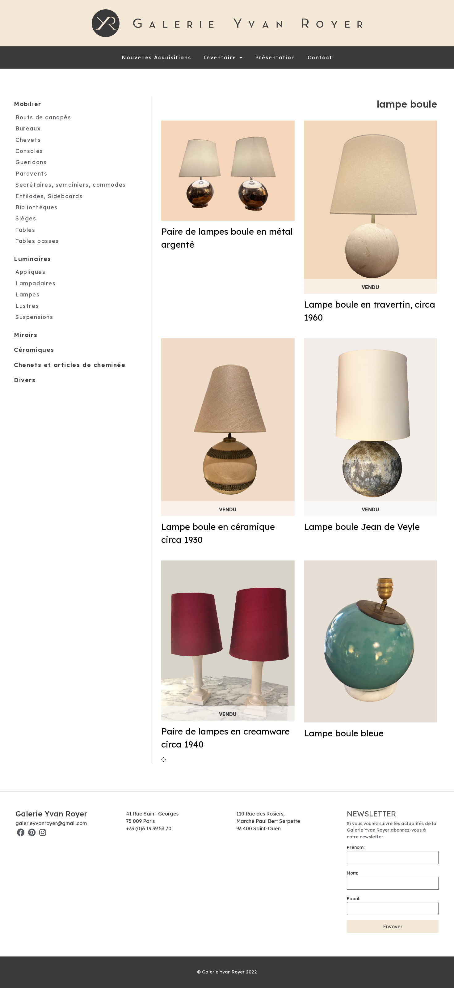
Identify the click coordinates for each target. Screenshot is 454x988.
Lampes (27, 294)
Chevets (28, 139)
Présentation (275, 57)
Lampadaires (35, 283)
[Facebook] (20, 832)
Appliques (30, 271)
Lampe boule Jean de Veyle (362, 526)
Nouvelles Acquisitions (156, 57)
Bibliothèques (36, 207)
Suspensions (34, 316)
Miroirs (25, 335)
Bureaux (28, 128)
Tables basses (37, 240)
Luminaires (32, 258)
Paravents (31, 173)
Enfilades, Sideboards (49, 196)
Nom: (352, 873)
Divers (25, 380)
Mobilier (27, 104)
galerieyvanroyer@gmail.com (51, 823)
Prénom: (355, 847)
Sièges (25, 218)
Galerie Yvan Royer (51, 813)
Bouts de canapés (43, 117)
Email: (353, 898)
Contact (320, 57)
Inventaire (220, 57)
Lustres (27, 305)
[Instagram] (42, 832)
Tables (25, 229)
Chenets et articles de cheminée (70, 364)
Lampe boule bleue (344, 733)
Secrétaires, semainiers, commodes (70, 184)
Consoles (29, 150)
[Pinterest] (31, 832)
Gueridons (31, 162)
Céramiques (34, 349)
